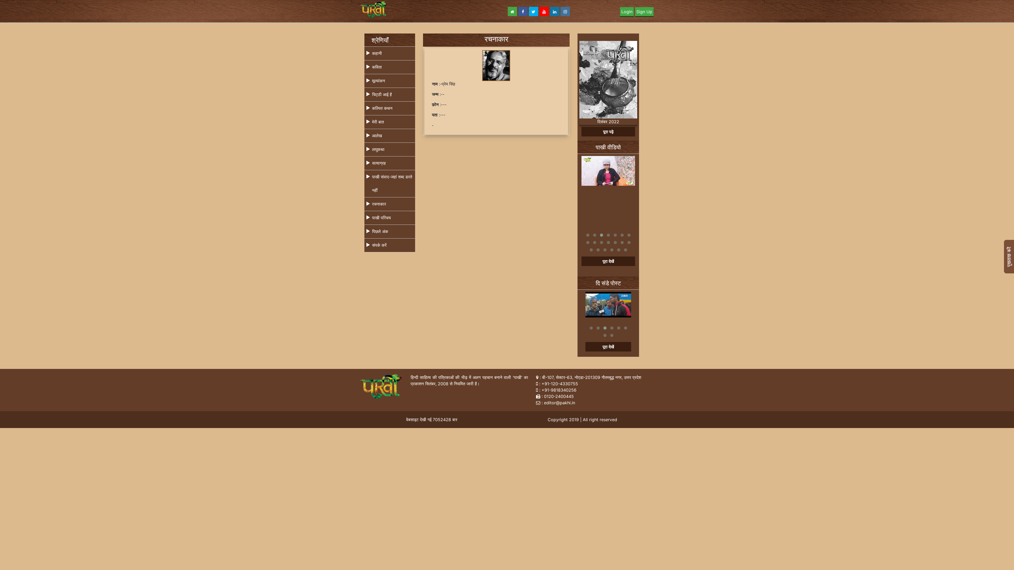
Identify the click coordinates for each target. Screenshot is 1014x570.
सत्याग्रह (379, 163)
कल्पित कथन (382, 108)
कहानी (377, 53)
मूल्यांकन (378, 80)
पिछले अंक (380, 231)
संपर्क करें (379, 245)
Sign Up (644, 11)
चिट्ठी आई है (382, 94)
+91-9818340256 (559, 390)
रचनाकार (379, 204)
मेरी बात (378, 122)
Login (626, 11)
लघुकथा (378, 149)
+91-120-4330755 (560, 383)
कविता (377, 67)
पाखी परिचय (381, 217)
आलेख (377, 135)
